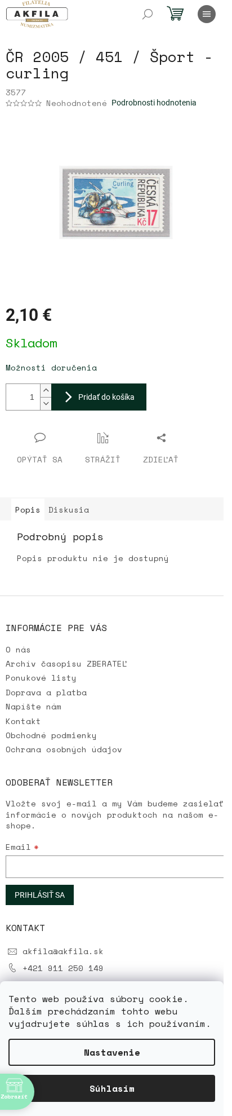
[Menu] (206, 14)
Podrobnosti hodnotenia (154, 102)
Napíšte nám (33, 706)
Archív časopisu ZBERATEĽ (66, 663)
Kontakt (23, 721)
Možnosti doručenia (51, 367)
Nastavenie (112, 1052)
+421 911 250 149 (63, 968)
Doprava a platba (46, 692)
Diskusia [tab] (68, 509)
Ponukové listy (41, 677)
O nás (18, 649)
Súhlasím (112, 1088)
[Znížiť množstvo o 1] (45, 403)
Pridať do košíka (106, 397)
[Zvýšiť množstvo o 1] (45, 390)
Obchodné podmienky (51, 735)
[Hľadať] (147, 14)
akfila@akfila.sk (63, 951)
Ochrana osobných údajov (64, 749)
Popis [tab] (28, 509)
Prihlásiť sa (40, 894)
